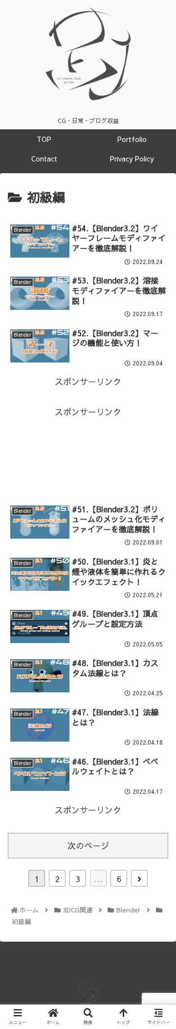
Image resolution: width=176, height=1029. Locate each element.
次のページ (88, 845)
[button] (157, 888)
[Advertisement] (88, 452)
